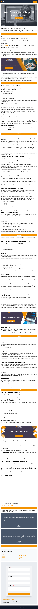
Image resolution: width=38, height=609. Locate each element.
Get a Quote (18, 18)
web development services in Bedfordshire (23, 88)
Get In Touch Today (19, 34)
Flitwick (2, 505)
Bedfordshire (21, 558)
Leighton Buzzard (22, 555)
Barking (12, 505)
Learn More (19, 336)
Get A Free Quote (19, 546)
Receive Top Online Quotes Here (19, 507)
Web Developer (6, 45)
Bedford (9, 505)
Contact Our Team (19, 235)
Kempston (5, 505)
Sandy (20, 557)
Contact (35, 1)
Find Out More (19, 133)
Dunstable (3, 559)
